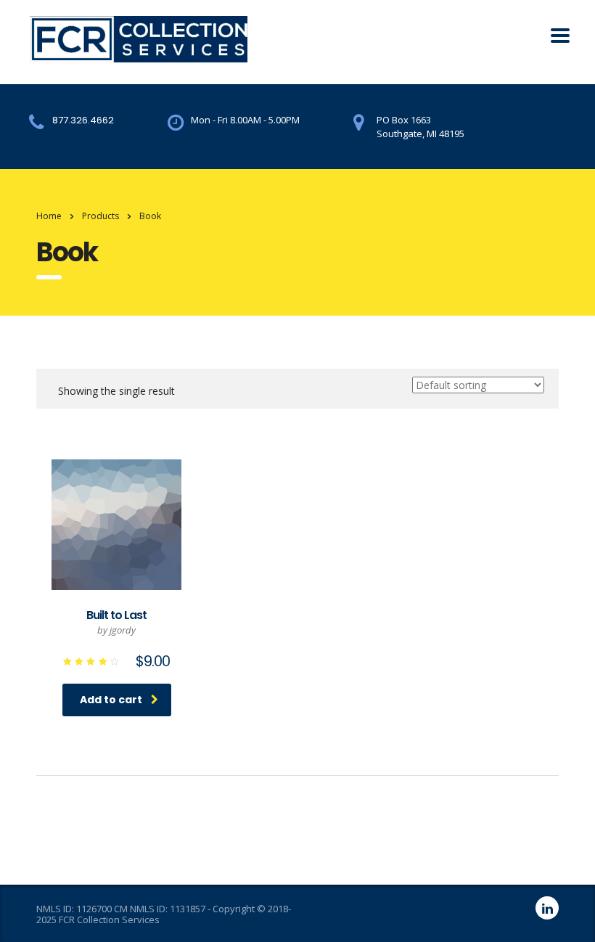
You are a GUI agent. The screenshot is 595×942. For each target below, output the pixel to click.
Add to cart (111, 699)
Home (49, 216)
